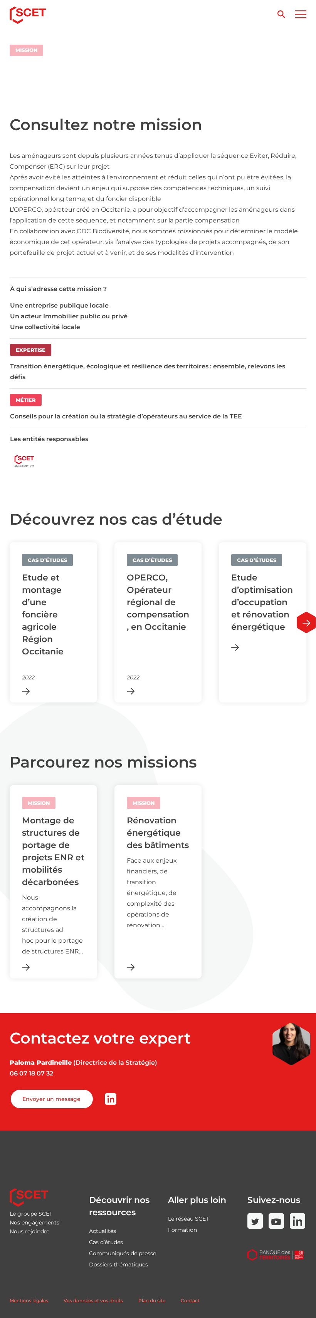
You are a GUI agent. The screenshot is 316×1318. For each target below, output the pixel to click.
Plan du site (151, 1300)
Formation (182, 1229)
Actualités (102, 1231)
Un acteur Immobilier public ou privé (69, 316)
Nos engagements (34, 1222)
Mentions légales (29, 1300)
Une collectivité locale (45, 327)
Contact (190, 1300)
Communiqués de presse (122, 1253)
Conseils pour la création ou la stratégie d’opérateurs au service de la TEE (126, 416)
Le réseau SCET (188, 1218)
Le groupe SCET (31, 1213)
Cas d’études (106, 1242)
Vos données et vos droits (93, 1300)
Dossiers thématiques (118, 1264)
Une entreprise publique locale (59, 305)
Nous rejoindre (29, 1231)
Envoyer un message (51, 1099)
